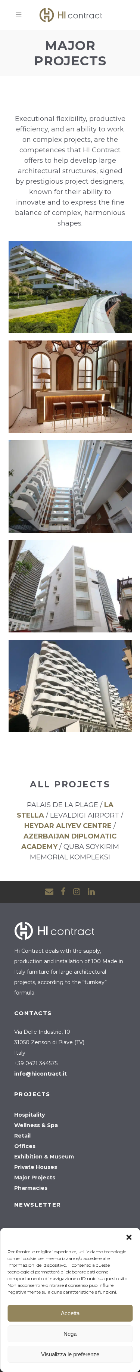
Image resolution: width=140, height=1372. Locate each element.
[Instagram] (76, 892)
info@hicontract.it (40, 1073)
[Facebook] (63, 892)
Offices (24, 1146)
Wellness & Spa (36, 1125)
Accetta (70, 1313)
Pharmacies (30, 1188)
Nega (70, 1334)
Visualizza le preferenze (70, 1354)
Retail (22, 1135)
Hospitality (29, 1114)
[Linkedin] (91, 892)
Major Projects (34, 1177)
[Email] (49, 892)
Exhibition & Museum (44, 1156)
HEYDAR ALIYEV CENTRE (68, 826)
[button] (129, 1237)
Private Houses (35, 1167)
